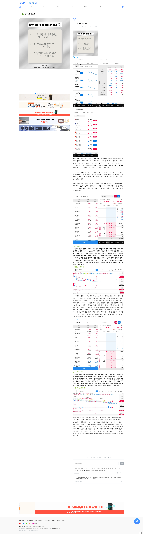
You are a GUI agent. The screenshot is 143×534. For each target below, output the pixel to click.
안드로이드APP (47, 520)
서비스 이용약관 (22, 520)
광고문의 (58, 520)
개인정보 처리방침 (30, 520)
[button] (35, 93)
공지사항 (53, 520)
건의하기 (63, 520)
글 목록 (88, 457)
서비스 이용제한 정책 (38, 520)
